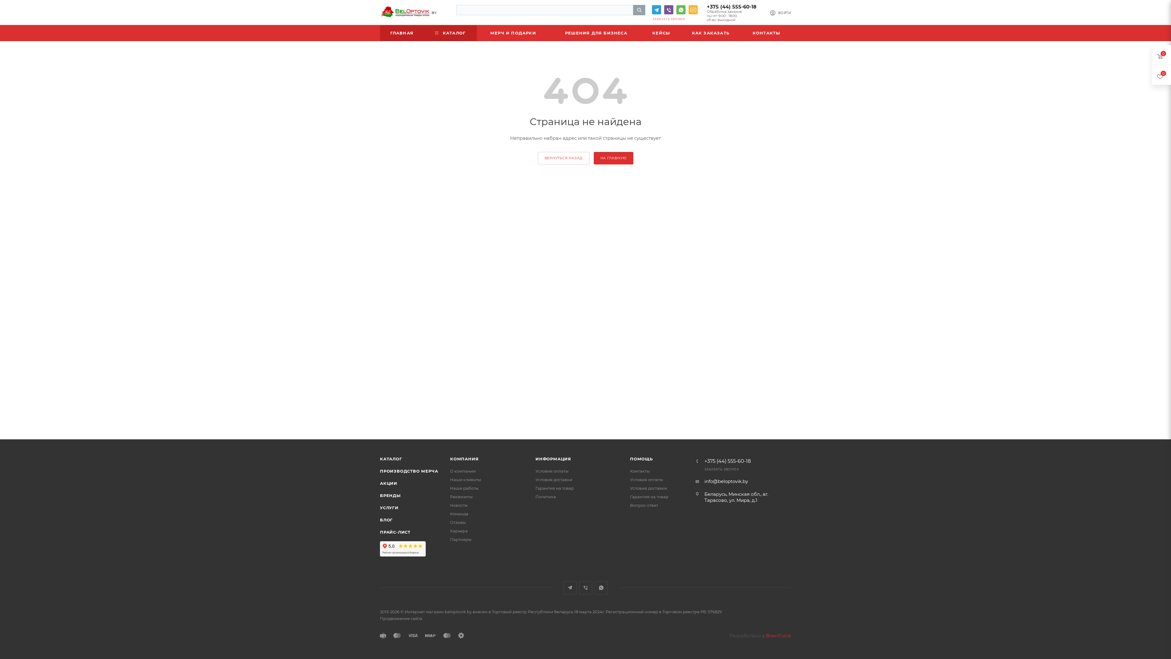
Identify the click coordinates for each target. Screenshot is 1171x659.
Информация (553, 458)
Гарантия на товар (554, 488)
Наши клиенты (465, 479)
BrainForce (778, 636)
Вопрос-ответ (644, 505)
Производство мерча (409, 471)
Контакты (640, 471)
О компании (463, 471)
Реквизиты (461, 496)
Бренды (390, 495)
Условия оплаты (551, 471)
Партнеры (460, 539)
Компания (464, 458)
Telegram (656, 9)
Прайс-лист (395, 532)
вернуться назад (564, 158)
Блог (386, 519)
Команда (459, 513)
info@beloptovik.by (693, 9)
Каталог (391, 458)
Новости (458, 505)
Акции (388, 483)
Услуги (389, 507)
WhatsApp (681, 9)
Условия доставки (553, 479)
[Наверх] (1141, 635)
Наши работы (464, 488)
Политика (545, 496)
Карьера (459, 530)
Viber (668, 9)
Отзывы (458, 522)
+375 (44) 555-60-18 (732, 7)
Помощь (641, 458)
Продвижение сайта (401, 618)
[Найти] (639, 10)
